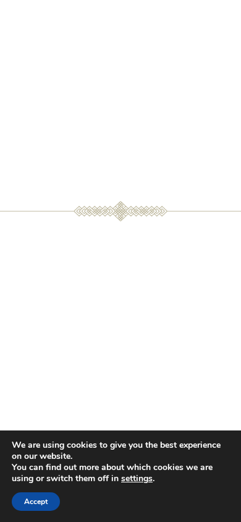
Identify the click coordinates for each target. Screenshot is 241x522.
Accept (36, 502)
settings (137, 478)
